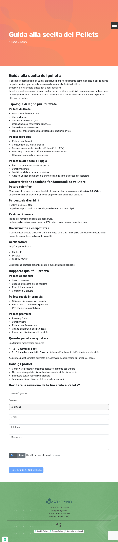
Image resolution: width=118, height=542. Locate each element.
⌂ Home (13, 42)
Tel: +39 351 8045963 (59, 507)
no (22, 455)
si (14, 455)
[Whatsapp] (60, 526)
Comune (13, 400)
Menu (114, 25)
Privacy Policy (57, 531)
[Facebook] (57, 526)
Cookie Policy (42, 531)
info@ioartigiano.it (59, 510)
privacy (56, 455)
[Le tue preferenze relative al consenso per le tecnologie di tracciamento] (5, 539)
